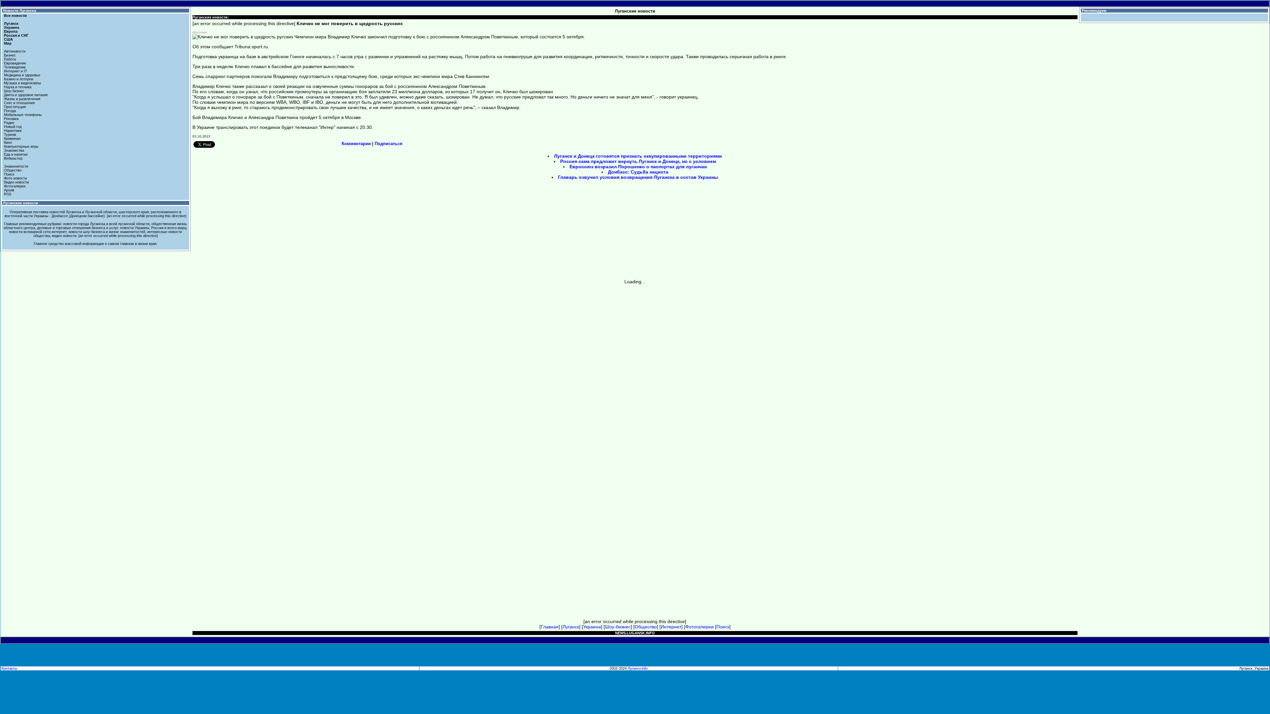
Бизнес (10, 55)
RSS (7, 194)
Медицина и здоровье (22, 75)
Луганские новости (20, 203)
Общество (12, 170)
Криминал (12, 138)
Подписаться (388, 143)
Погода (10, 111)
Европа (11, 31)
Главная (550, 626)
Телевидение (15, 67)
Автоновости (14, 51)
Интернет (671, 626)
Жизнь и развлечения (22, 99)
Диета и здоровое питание (26, 95)
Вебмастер (13, 158)
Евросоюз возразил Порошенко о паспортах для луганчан (638, 166)
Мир (8, 43)
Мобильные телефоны (23, 115)
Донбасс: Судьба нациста (638, 172)
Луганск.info (638, 668)
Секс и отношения (19, 103)
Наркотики (12, 131)
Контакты (9, 668)
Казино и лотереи (18, 79)
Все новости (15, 16)
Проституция (15, 107)
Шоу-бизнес (14, 91)
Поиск (9, 174)
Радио (9, 123)
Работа (10, 59)
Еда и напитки (15, 154)
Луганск (11, 23)
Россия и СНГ (16, 35)
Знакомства (14, 150)
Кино (8, 142)
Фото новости (15, 178)
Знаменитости (16, 166)
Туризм (10, 135)
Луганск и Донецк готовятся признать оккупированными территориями (638, 156)
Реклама (11, 119)
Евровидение (15, 63)
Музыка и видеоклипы (22, 83)
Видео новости (16, 182)
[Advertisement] (578, 231)
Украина (11, 27)
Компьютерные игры (21, 146)
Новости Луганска (19, 11)
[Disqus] (635, 367)
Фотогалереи (14, 186)
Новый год (12, 127)
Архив (9, 190)
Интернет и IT (15, 71)
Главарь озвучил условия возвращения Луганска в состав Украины (638, 177)
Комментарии (356, 143)
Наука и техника (17, 87)
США (8, 39)
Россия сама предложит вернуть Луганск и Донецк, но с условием (638, 161)
